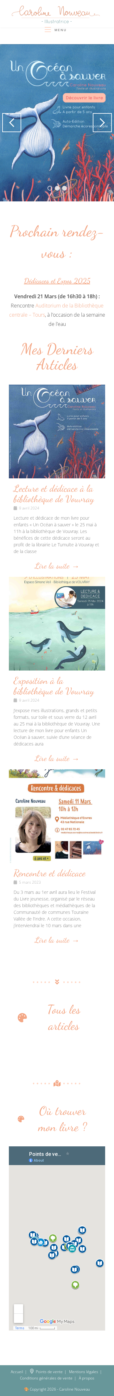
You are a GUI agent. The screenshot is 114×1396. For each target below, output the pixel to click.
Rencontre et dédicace (50, 873)
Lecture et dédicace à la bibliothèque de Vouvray (54, 493)
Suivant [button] (102, 122)
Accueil (17, 1371)
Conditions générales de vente (46, 1378)
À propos (86, 1378)
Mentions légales (83, 1371)
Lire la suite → (57, 566)
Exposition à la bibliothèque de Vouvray (54, 686)
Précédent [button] (11, 122)
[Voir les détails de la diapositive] (57, 122)
